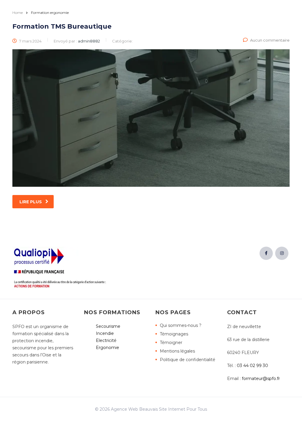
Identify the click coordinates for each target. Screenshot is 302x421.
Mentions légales (177, 351)
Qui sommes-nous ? (180, 325)
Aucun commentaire (270, 40)
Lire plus (30, 201)
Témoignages (174, 334)
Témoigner (171, 342)
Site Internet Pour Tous (183, 409)
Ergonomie (107, 347)
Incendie (105, 333)
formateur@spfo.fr (261, 378)
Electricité (106, 340)
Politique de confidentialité (187, 359)
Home (17, 12)
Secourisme (108, 326)
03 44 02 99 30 (252, 365)
